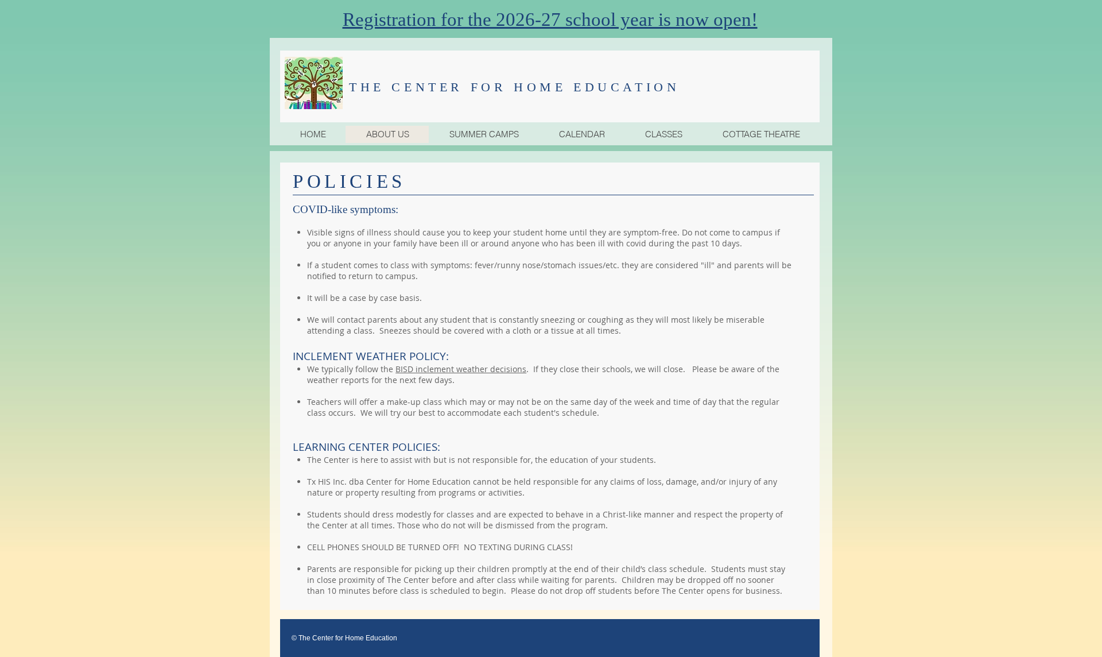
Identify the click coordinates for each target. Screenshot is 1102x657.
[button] (483, 134)
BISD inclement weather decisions (460, 369)
